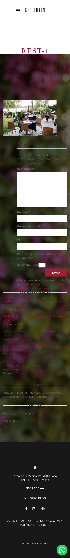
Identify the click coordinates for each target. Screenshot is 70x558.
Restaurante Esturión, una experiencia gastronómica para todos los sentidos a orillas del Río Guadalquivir (33, 365)
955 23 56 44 (35, 488)
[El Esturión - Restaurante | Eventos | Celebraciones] (35, 10)
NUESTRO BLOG (35, 498)
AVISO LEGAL (16, 520)
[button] (62, 550)
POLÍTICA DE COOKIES (35, 525)
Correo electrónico (31, 226)
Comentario (26, 169)
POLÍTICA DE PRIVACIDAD (44, 520)
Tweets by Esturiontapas (18, 413)
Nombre (23, 212)
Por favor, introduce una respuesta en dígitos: (41, 256)
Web (20, 240)
